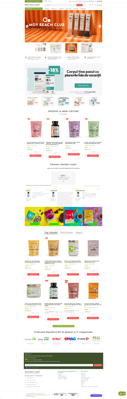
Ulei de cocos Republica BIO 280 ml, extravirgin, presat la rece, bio (33, 304)
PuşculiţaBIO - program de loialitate (89, 386)
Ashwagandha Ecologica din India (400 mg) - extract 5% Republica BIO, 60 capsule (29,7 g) (54, 143)
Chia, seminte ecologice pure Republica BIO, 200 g (91, 262)
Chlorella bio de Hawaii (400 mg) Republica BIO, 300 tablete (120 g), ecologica (28, 199)
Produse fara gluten (62, 377)
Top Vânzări (51, 232)
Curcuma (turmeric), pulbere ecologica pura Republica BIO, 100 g (92, 304)
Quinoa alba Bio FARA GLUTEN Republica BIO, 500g (72, 143)
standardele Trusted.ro (31, 395)
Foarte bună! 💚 (80, 190)
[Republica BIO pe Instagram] (46, 1)
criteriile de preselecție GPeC (40, 394)
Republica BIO (32, 5)
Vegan (79, 232)
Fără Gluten (66, 232)
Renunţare (83, 381)
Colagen (60, 374)
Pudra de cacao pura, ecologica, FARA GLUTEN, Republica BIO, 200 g (73, 304)
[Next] (99, 26)
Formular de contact (31, 384)
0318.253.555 (99, 1)
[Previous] (27, 26)
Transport (83, 376)
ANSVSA (82, 383)
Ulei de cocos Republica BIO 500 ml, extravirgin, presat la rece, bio (72, 262)
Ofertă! (28, 190)
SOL (82, 385)
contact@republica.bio (32, 382)
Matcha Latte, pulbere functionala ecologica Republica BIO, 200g (93, 143)
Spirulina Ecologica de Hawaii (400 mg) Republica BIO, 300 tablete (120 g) (53, 200)
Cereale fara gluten (62, 378)
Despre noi (83, 373)
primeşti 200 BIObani (33, 367)
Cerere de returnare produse (33, 386)
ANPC (82, 382)
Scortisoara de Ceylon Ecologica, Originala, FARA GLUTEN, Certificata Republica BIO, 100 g (53, 262)
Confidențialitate (85, 378)
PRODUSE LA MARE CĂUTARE (63, 112)
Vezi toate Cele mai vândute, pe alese (63, 326)
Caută (79, 5)
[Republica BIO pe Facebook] (44, 1)
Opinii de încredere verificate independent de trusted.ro (63, 168)
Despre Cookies (84, 380)
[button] (28, 156)
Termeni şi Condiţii (85, 377)
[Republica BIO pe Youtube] (50, 1)
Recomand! (54, 190)
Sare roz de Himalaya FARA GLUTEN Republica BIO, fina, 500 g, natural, (35, 143)
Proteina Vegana (62, 376)
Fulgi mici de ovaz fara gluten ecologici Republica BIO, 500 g (32, 262)
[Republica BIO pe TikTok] (48, 1)
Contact (92, 1)
